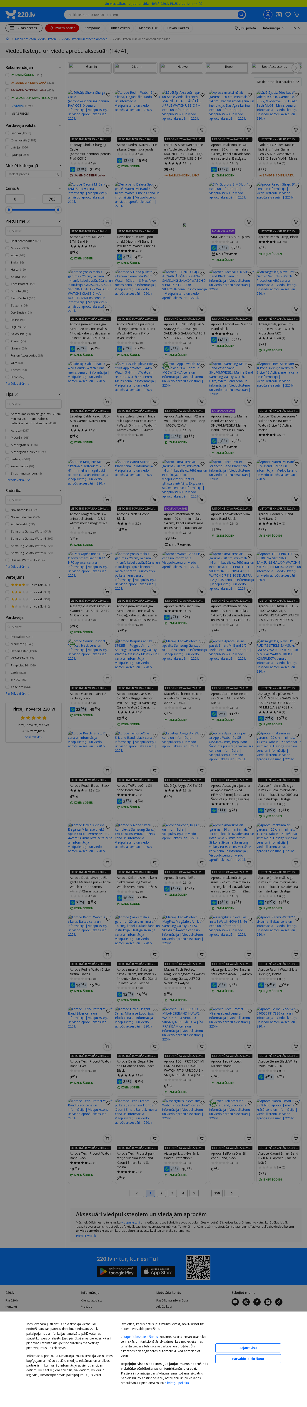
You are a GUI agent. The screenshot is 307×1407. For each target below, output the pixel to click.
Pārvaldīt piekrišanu (248, 1359)
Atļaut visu (248, 1348)
